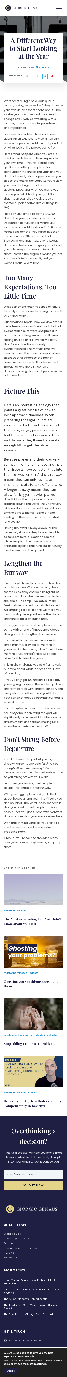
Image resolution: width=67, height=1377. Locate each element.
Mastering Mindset (15, 910)
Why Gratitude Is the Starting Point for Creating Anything (32, 1291)
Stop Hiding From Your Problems (29, 1043)
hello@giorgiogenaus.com (24, 1340)
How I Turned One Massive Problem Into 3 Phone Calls (29, 1282)
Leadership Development (19, 1035)
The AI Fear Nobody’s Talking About (25, 1299)
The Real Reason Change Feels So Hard (28, 1314)
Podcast (33, 973)
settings (41, 1364)
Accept (10, 1370)
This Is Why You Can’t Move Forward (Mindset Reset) (31, 1306)
